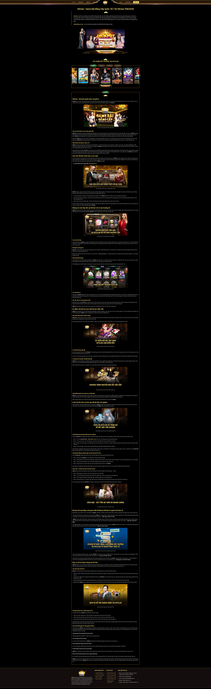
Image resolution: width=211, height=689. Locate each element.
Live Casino (95, 2)
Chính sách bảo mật (111, 673)
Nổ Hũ (121, 2)
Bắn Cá (115, 2)
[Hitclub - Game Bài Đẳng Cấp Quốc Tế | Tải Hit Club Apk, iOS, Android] (105, 2)
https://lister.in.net (78, 24)
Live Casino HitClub (100, 675)
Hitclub (73, 2)
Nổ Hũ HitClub (99, 678)
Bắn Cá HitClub (99, 676)
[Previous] (71, 73)
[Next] (140, 73)
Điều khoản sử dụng (111, 676)
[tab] (93, 66)
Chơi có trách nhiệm (111, 675)
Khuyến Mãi (127, 2)
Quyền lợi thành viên (111, 678)
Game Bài (88, 2)
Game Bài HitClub (99, 673)
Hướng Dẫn (80, 2)
